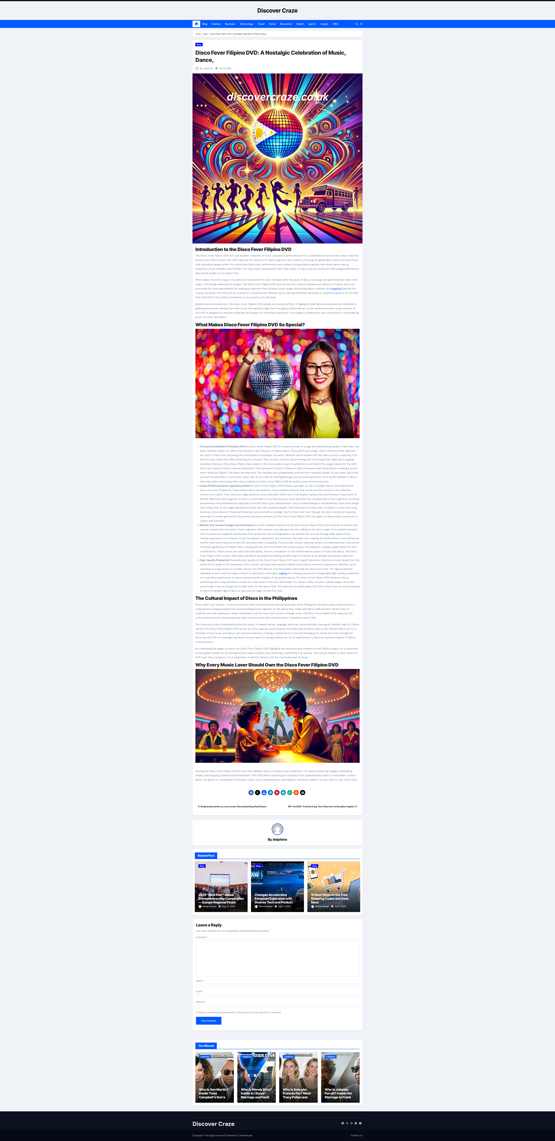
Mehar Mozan (210, 906)
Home (272, 23)
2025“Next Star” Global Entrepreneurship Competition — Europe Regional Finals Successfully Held (221, 900)
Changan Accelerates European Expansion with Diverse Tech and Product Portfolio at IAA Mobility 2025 (277, 900)
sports (312, 23)
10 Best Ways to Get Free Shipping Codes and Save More (329, 898)
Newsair (231, 1135)
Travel (261, 23)
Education (286, 23)
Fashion (216, 23)
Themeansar (245, 1135)
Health (300, 23)
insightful (336, 288)
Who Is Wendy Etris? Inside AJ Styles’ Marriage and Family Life (256, 1095)
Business (230, 23)
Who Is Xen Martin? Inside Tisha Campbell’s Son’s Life (213, 1095)
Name (200, 980)
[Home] (196, 24)
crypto (324, 23)
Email (200, 991)
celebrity (204, 1056)
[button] (361, 24)
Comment (202, 937)
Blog (204, 23)
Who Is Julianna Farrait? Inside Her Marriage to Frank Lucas (338, 1095)
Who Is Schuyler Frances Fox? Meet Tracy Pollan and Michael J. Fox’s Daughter (297, 1097)
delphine (208, 68)
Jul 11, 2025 (340, 906)
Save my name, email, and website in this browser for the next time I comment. (239, 1012)
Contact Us (356, 1135)
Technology (246, 23)
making (283, 573)
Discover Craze (277, 10)
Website (200, 1001)
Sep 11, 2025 (284, 906)
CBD (335, 23)
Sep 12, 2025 (228, 906)
